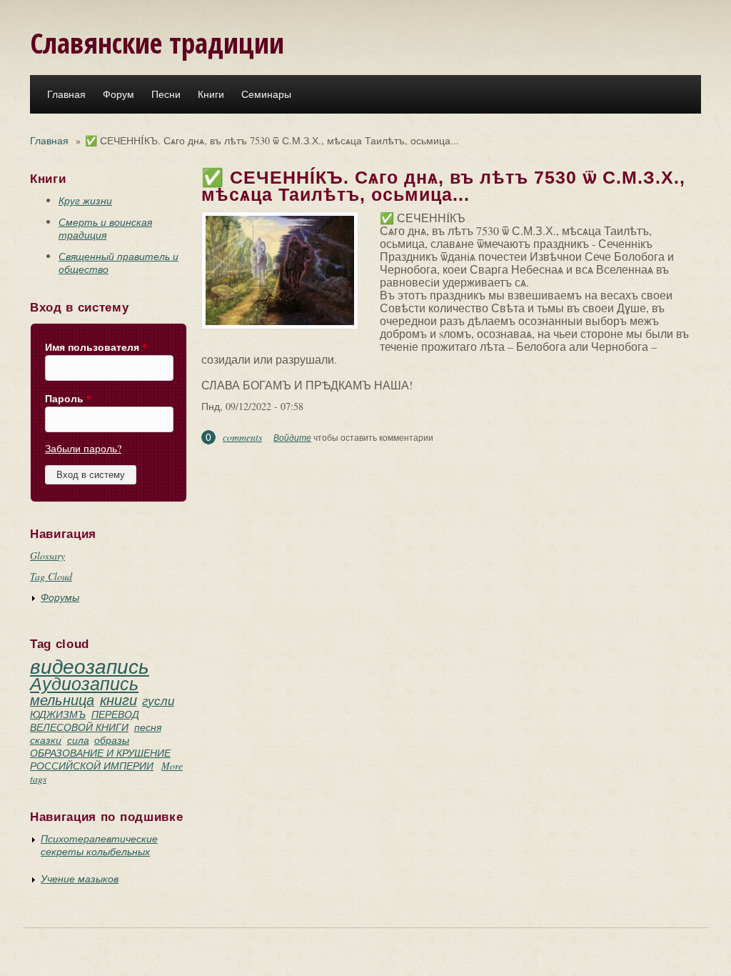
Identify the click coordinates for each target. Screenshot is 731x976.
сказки (45, 740)
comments (242, 437)
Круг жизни (85, 200)
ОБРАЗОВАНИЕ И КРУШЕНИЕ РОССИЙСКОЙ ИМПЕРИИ (100, 759)
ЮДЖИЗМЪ (58, 714)
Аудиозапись (84, 683)
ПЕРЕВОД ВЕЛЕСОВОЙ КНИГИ (84, 720)
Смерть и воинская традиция (105, 228)
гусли (158, 700)
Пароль (68, 398)
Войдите (292, 437)
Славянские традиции (157, 42)
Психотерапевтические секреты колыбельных (99, 845)
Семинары (266, 94)
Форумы (60, 597)
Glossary (47, 555)
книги (118, 699)
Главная (66, 94)
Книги (211, 94)
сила (78, 740)
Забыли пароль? (83, 448)
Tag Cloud (51, 576)
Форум (118, 94)
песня (147, 727)
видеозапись (89, 665)
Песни (166, 94)
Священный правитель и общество (118, 262)
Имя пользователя (96, 347)
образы (111, 740)
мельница (62, 699)
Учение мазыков (80, 878)
